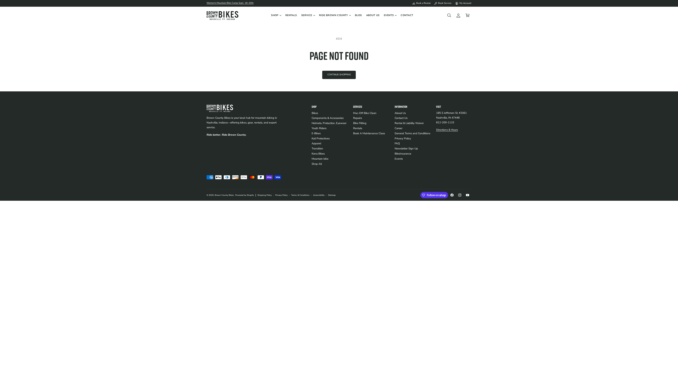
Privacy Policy (403, 138)
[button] (276, 15)
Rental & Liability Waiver (409, 123)
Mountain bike (320, 159)
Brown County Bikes (224, 195)
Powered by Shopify (244, 195)
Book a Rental (423, 3)
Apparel (316, 143)
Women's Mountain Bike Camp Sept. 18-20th (230, 3)
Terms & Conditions (300, 195)
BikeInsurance (403, 153)
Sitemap (332, 195)
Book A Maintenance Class (369, 133)
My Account (465, 3)
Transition (317, 148)
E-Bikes (316, 133)
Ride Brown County (333, 15)
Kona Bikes (318, 153)
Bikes (315, 113)
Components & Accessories (328, 118)
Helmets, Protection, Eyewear (329, 123)
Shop (274, 15)
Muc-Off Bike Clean (364, 113)
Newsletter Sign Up (406, 148)
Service (306, 15)
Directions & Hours (447, 130)
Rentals (357, 128)
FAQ (397, 143)
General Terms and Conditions (412, 133)
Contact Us (401, 118)
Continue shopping (339, 74)
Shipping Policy (264, 195)
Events (389, 15)
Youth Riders (319, 128)
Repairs (357, 118)
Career (398, 128)
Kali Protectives (321, 138)
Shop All (317, 164)
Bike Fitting (359, 123)
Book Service (444, 3)
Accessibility (319, 195)
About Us (400, 113)
